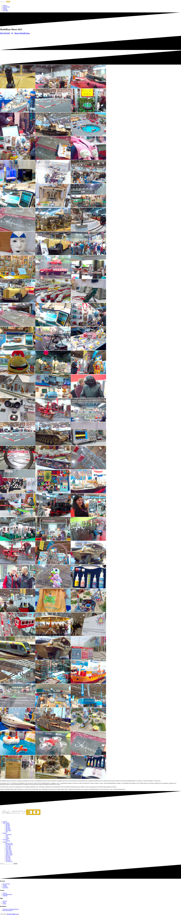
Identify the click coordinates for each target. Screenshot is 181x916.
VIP (6, 831)
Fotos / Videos (6, 823)
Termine (7, 838)
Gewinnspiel (8, 834)
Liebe (7, 835)
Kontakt (4, 903)
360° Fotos (8, 829)
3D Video (8, 828)
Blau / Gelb (8, 845)
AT (9, 33)
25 (7, 33)
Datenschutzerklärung (8, 910)
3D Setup (5, 842)
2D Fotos (8, 824)
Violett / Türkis (9, 854)
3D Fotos (26, 33)
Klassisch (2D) (9, 843)
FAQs (4, 902)
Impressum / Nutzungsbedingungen (11, 909)
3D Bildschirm (9, 861)
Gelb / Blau (8, 847)
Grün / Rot (8, 858)
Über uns (5, 893)
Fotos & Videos (6, 6)
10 (5, 33)
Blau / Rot (8, 856)
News (7, 837)
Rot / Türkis (8, 848)
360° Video (8, 830)
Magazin (5, 8)
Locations (5, 9)
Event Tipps (5, 10)
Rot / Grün (8, 859)
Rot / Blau (8, 857)
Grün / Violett (9, 850)
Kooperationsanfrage (7, 894)
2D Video (8, 825)
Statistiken (5, 895)
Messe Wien (18, 33)
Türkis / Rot (8, 849)
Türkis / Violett (9, 853)
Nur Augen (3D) (9, 844)
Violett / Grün (9, 852)
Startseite (5, 5)
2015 (1, 33)
